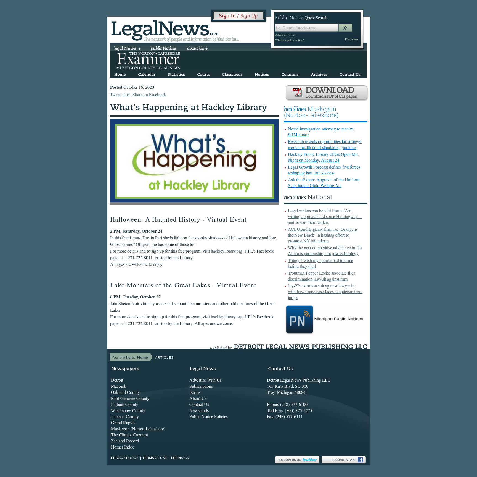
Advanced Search (285, 35)
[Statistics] (176, 73)
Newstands (199, 410)
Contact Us (199, 404)
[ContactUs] (350, 73)
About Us (197, 398)
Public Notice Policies (208, 416)
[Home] (120, 73)
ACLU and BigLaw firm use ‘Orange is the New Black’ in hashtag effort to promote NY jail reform (322, 234)
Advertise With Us (205, 380)
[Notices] (262, 73)
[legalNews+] (127, 49)
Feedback (180, 458)
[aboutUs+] (197, 49)
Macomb (118, 386)
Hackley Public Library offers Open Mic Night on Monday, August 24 (323, 157)
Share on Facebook (149, 94)
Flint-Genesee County (130, 398)
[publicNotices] (163, 49)
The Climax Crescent (129, 434)
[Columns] (290, 73)
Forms (194, 392)
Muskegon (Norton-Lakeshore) (138, 428)
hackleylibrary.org (226, 251)
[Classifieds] (232, 73)
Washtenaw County (128, 410)
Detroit (117, 380)
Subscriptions (201, 386)
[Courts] (203, 73)
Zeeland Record (125, 441)
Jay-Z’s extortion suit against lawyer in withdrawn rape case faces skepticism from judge (325, 291)
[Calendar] (146, 73)
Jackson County (125, 416)
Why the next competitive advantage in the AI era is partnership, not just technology (325, 250)
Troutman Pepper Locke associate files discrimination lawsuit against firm (321, 276)
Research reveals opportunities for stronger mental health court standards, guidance (325, 144)
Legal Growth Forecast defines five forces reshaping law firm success (324, 169)
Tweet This (119, 94)
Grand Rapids (123, 422)
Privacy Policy (124, 458)
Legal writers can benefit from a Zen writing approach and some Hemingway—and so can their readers (325, 216)
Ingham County (124, 404)
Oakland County (125, 392)
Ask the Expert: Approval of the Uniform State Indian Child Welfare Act (323, 182)
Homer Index (122, 447)
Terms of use (154, 458)
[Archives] (319, 73)
